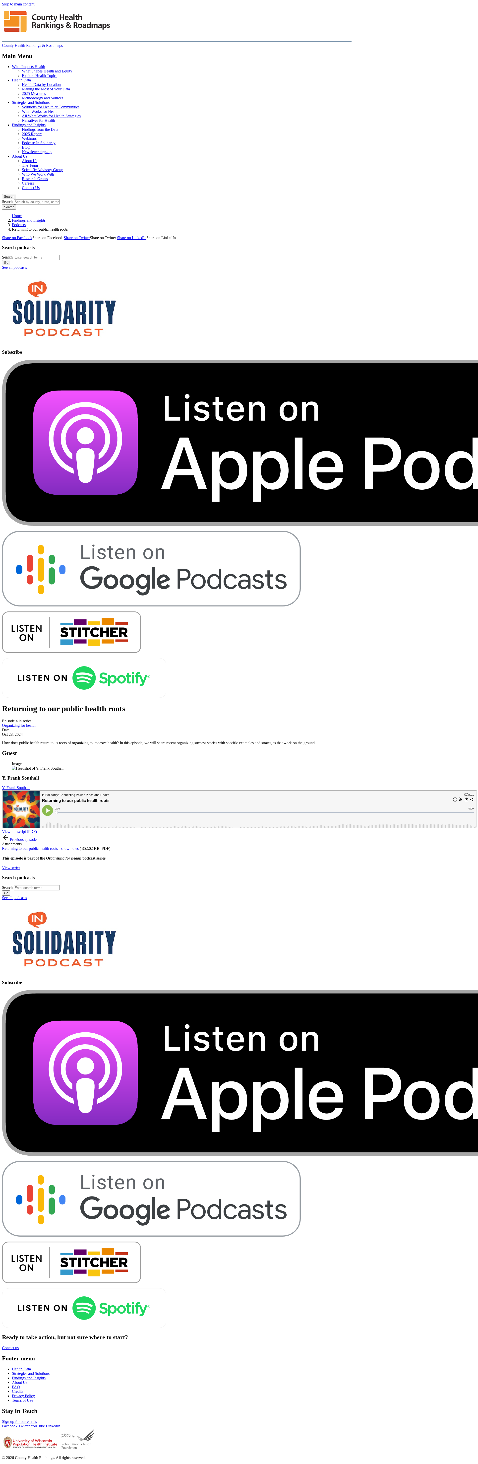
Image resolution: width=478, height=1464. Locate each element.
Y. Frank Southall (16, 788)
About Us (19, 156)
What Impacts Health (28, 67)
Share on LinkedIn (131, 238)
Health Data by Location (41, 84)
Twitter (24, 1426)
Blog (26, 147)
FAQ (16, 1387)
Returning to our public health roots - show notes (40, 848)
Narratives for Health (38, 120)
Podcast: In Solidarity (39, 143)
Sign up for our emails (19, 1421)
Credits (17, 1391)
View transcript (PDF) (19, 831)
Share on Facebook (17, 238)
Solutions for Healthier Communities (50, 107)
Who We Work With (38, 174)
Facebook (9, 1426)
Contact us (10, 1348)
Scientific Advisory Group (42, 170)
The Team (30, 165)
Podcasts (19, 225)
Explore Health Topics (39, 75)
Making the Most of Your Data (46, 89)
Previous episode (23, 839)
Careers (28, 183)
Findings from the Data (40, 129)
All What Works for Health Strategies (51, 116)
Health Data (21, 80)
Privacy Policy (23, 1396)
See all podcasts (14, 267)
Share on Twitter (77, 238)
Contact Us (31, 188)
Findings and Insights (29, 125)
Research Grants (35, 179)
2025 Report (32, 134)
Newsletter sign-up (37, 152)
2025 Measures (34, 93)
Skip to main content (18, 4)
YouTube (37, 1426)
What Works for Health (40, 111)
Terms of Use (22, 1400)
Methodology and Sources (42, 98)
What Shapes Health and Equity (47, 71)
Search (9, 197)
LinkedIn (53, 1426)
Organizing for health (19, 725)
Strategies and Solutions (31, 102)
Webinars (29, 138)
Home (17, 216)
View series (11, 868)
